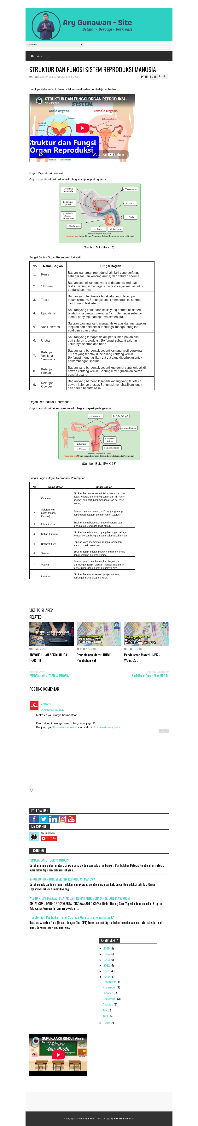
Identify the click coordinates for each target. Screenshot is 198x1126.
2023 (106, 960)
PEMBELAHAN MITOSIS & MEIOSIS (49, 675)
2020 (106, 976)
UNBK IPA (50, 77)
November (109, 987)
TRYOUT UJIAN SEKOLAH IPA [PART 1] (48, 657)
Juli (105, 1010)
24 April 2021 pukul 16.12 (52, 710)
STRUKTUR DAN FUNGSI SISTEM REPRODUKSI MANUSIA (62, 879)
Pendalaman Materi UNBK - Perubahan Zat (95, 657)
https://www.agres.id (64, 727)
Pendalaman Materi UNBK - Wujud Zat (142, 657)
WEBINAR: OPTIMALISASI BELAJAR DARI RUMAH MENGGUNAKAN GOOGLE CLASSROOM (79, 898)
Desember (109, 981)
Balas (163, 730)
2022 (106, 965)
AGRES (46, 704)
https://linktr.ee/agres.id (106, 727)
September (109, 998)
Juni (105, 1015)
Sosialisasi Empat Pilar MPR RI (150, 675)
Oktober (108, 993)
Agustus (108, 1004)
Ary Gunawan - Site (91, 1118)
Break (35, 56)
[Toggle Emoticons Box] (31, 790)
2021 (106, 971)
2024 (106, 954)
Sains (41, 77)
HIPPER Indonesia (124, 1118)
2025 (106, 948)
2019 (106, 1022)
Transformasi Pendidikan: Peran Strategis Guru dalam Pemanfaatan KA (71, 917)
